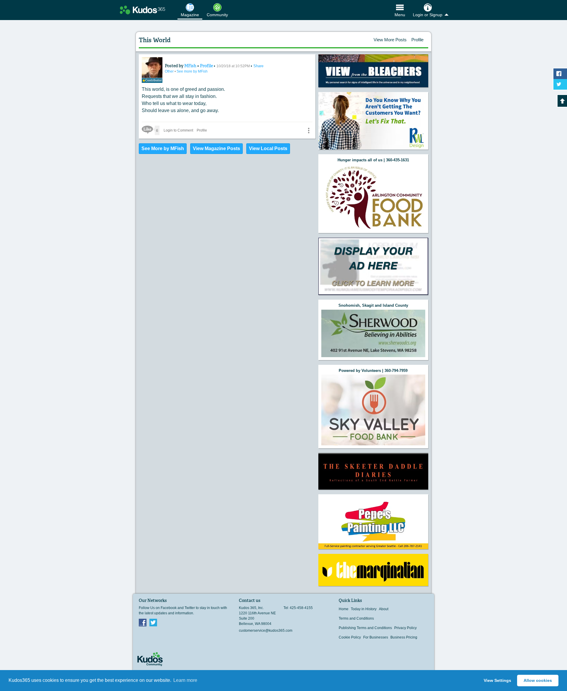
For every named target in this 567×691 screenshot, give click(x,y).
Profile (417, 39)
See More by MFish (162, 148)
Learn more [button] (185, 680)
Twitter (153, 622)
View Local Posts (268, 148)
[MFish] (152, 67)
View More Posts (390, 39)
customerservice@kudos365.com (265, 630)
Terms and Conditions (356, 618)
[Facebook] (142, 622)
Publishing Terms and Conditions (365, 628)
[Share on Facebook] (560, 73)
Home (343, 609)
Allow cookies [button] (538, 680)
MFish (190, 65)
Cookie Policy (350, 637)
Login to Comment (178, 130)
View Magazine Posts (216, 148)
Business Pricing (403, 637)
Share (258, 66)
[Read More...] (373, 70)
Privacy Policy (405, 628)
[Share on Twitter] (560, 84)
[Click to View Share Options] (308, 130)
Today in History (364, 609)
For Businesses (375, 637)
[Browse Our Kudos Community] (142, 10)
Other (170, 71)
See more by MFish (192, 71)
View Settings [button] (497, 680)
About (383, 609)
